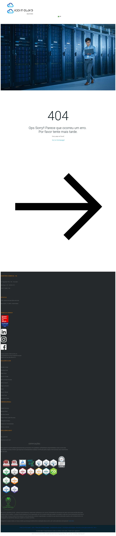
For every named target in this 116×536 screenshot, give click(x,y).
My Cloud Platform (53, 16)
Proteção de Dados (5, 420)
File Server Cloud (5, 398)
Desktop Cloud (4, 370)
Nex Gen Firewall (5, 414)
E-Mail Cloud (4, 395)
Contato (33, 20)
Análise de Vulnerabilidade (7, 423)
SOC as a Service (5, 427)
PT (60, 16)
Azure (2, 389)
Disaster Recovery (5, 408)
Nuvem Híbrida (4, 392)
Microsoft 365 (4, 436)
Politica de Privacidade (25, 527)
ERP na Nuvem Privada (6, 379)
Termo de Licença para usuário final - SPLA (86, 527)
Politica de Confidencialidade (42, 527)
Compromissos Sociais (55, 527)
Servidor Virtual (4, 367)
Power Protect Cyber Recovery (8, 417)
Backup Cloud (4, 411)
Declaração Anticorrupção (69, 527)
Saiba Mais (71, 521)
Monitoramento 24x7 (6, 440)
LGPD (33, 527)
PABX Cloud (3, 373)
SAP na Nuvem (4, 382)
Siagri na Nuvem (5, 385)
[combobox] (59, 16)
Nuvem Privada (4, 376)
